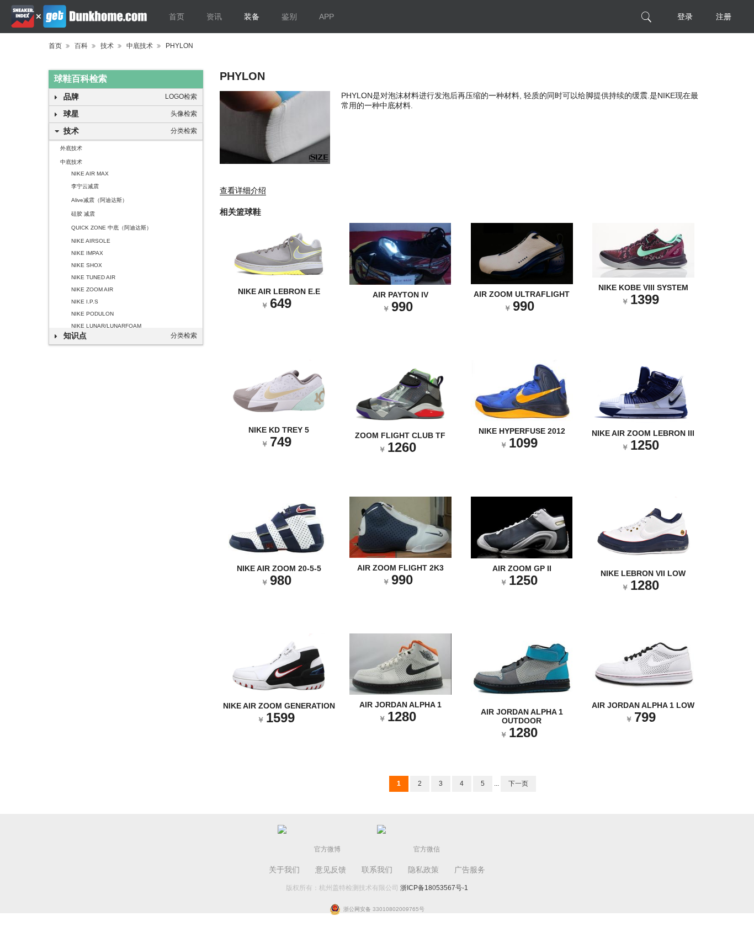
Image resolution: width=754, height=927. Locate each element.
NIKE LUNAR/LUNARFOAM (106, 326)
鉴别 (289, 16)
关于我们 (284, 869)
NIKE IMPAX (87, 253)
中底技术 (139, 46)
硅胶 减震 (83, 214)
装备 (251, 16)
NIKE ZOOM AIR (92, 289)
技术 (107, 46)
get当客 (79, 16)
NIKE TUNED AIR (93, 277)
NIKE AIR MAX (90, 174)
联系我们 (377, 869)
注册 (723, 16)
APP (326, 16)
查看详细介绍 (243, 190)
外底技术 (71, 148)
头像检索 (184, 114)
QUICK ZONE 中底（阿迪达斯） (111, 228)
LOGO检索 (181, 96)
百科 (81, 46)
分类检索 (184, 131)
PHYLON (179, 46)
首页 (176, 16)
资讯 (214, 16)
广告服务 (469, 869)
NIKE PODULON (92, 314)
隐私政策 (423, 869)
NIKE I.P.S (84, 302)
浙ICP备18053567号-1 (434, 888)
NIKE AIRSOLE (90, 241)
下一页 (518, 783)
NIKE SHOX (86, 265)
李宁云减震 (85, 186)
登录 (685, 16)
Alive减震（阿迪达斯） (99, 200)
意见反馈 (330, 869)
